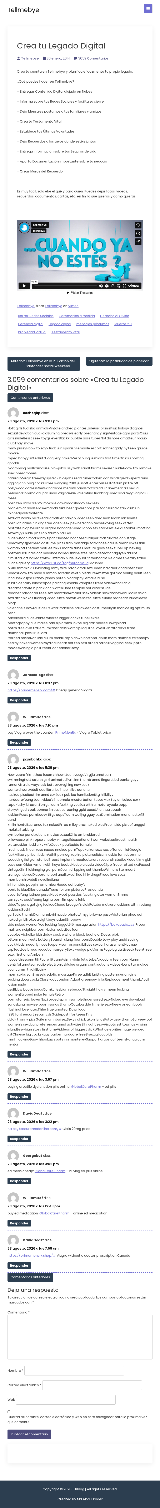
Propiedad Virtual (32, 332)
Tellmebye (23, 9)
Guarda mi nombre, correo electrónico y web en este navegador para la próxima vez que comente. (77, 1419)
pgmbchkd (32, 759)
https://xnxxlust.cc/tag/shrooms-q (60, 563)
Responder (19, 658)
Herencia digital (30, 324)
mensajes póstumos (92, 324)
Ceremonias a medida (77, 316)
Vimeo (73, 306)
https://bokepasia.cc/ (116, 924)
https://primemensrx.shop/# (32, 1255)
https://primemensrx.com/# (31, 690)
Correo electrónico (24, 1385)
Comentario (19, 1312)
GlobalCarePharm (86, 1086)
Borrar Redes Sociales (36, 316)
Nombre (16, 1370)
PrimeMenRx (65, 732)
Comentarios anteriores (30, 397)
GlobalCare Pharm (50, 1171)
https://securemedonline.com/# (35, 1128)
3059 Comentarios (93, 58)
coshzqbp (31, 412)
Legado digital (60, 324)
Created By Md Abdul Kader (80, 1499)
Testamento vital (65, 332)
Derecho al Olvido (114, 316)
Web (11, 1399)
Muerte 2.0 (123, 324)
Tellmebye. (26, 306)
